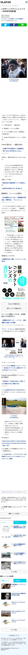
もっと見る (14, 571)
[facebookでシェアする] (14, 24)
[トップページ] (5, 2)
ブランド (17, 522)
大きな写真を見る (14, 80)
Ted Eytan (14, 415)
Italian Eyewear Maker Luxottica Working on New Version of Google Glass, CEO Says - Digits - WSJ (14, 443)
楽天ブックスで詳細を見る (14, 308)
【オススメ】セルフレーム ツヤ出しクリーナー (14, 492)
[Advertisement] (14, 43)
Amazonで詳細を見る (14, 304)
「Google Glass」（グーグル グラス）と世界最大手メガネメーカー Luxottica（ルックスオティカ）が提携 (14, 456)
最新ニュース (5, 580)
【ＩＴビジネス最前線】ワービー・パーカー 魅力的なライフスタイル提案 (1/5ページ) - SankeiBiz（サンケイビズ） (14, 368)
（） (12, 18)
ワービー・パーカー (7, 329)
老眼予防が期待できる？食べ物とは (12, 188)
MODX (7, 649)
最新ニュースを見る (14, 513)
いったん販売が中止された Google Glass (13, 390)
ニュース (4, 522)
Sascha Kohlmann (14, 79)
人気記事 (17, 580)
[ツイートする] (5, 24)
